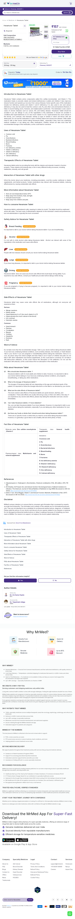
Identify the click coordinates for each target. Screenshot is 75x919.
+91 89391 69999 (56, 866)
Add (59, 56)
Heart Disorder (17, 872)
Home (4, 20)
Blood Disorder (18, 866)
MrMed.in (9, 905)
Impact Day (69, 869)
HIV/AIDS (16, 877)
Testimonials (6, 880)
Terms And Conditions (37, 866)
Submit (30, 899)
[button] (4, 3)
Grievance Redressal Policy (39, 872)
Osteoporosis (17, 875)
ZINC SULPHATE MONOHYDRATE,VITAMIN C (13, 38)
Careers (53, 869)
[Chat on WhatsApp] (70, 914)
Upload (65, 12)
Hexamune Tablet (22, 20)
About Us (5, 864)
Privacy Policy (35, 864)
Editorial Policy (35, 875)
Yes (21, 580)
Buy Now (61, 52)
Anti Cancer (16, 864)
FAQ (3, 866)
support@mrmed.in (57, 864)
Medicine (11, 20)
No (56, 580)
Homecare (69, 864)
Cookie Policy (34, 877)
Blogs (4, 869)
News (4, 877)
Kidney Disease (18, 869)
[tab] (46, 27)
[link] (4, 20)
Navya (68, 866)
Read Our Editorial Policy (20, 616)
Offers (4, 875)
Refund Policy (34, 869)
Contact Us (5, 872)
